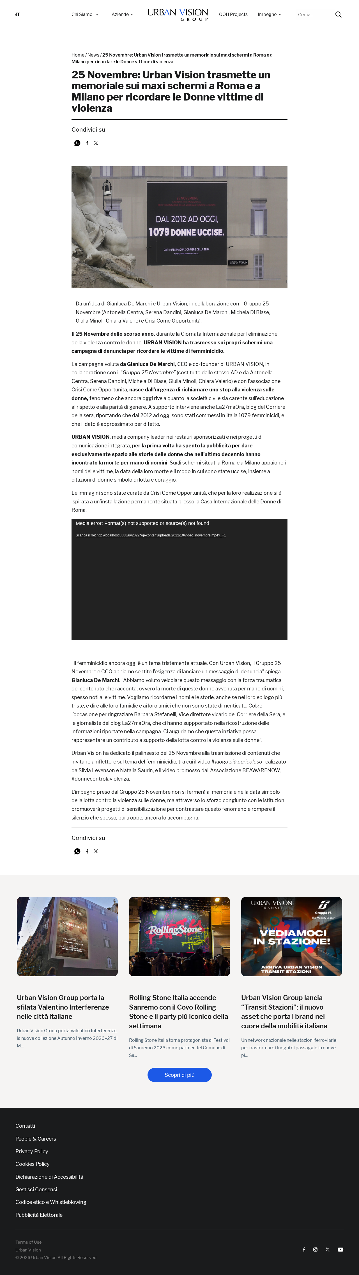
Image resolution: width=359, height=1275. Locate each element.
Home (78, 55)
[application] (179, 579)
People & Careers (35, 1138)
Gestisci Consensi (36, 1189)
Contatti (25, 1126)
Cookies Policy (32, 1164)
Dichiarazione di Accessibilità (49, 1177)
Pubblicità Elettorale (39, 1215)
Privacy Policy (31, 1151)
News (93, 55)
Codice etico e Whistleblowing (50, 1202)
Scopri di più (180, 1075)
